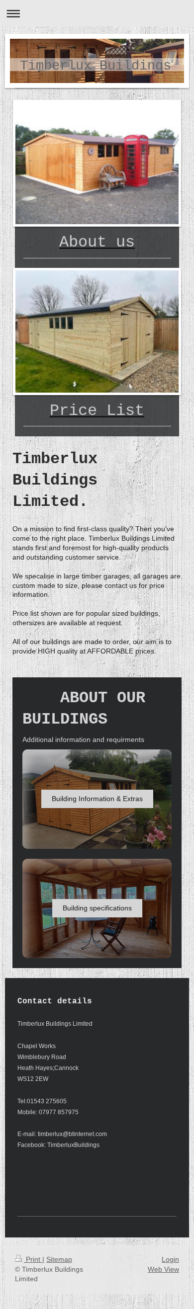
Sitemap (59, 1259)
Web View (163, 1269)
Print (33, 1259)
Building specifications (97, 908)
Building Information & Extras (97, 799)
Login (170, 1259)
